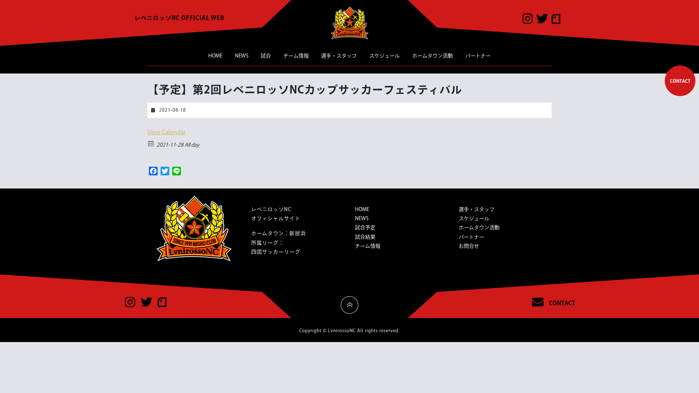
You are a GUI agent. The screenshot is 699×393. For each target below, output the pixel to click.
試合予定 (365, 227)
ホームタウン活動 (432, 55)
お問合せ (469, 246)
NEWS (241, 55)
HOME (215, 55)
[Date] (151, 143)
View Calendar (166, 132)
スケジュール (384, 55)
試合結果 (365, 236)
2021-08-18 (172, 110)
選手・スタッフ (339, 55)
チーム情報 (296, 55)
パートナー (478, 55)
